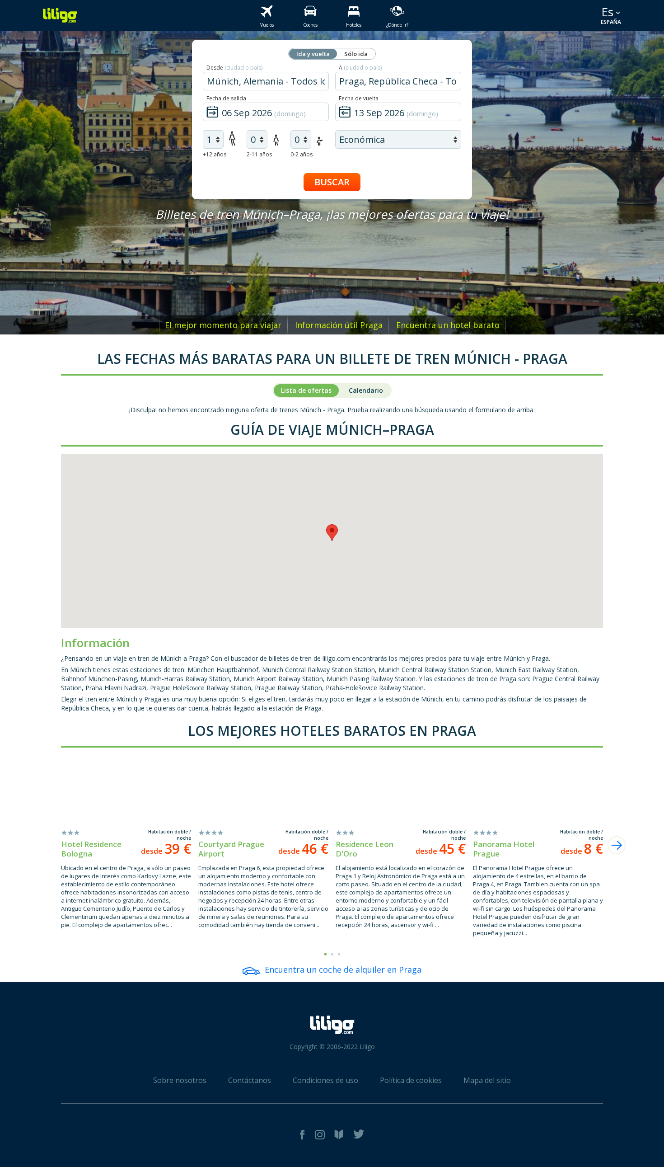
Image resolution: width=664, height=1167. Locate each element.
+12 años (214, 154)
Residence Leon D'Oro (364, 849)
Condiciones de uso (325, 1080)
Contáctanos (249, 1080)
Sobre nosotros (179, 1080)
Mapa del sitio (487, 1080)
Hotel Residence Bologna (91, 849)
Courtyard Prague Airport (231, 849)
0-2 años (301, 154)
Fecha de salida (226, 98)
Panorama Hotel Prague (503, 849)
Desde (234, 67)
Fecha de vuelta (359, 98)
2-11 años (259, 154)
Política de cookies (411, 1080)
